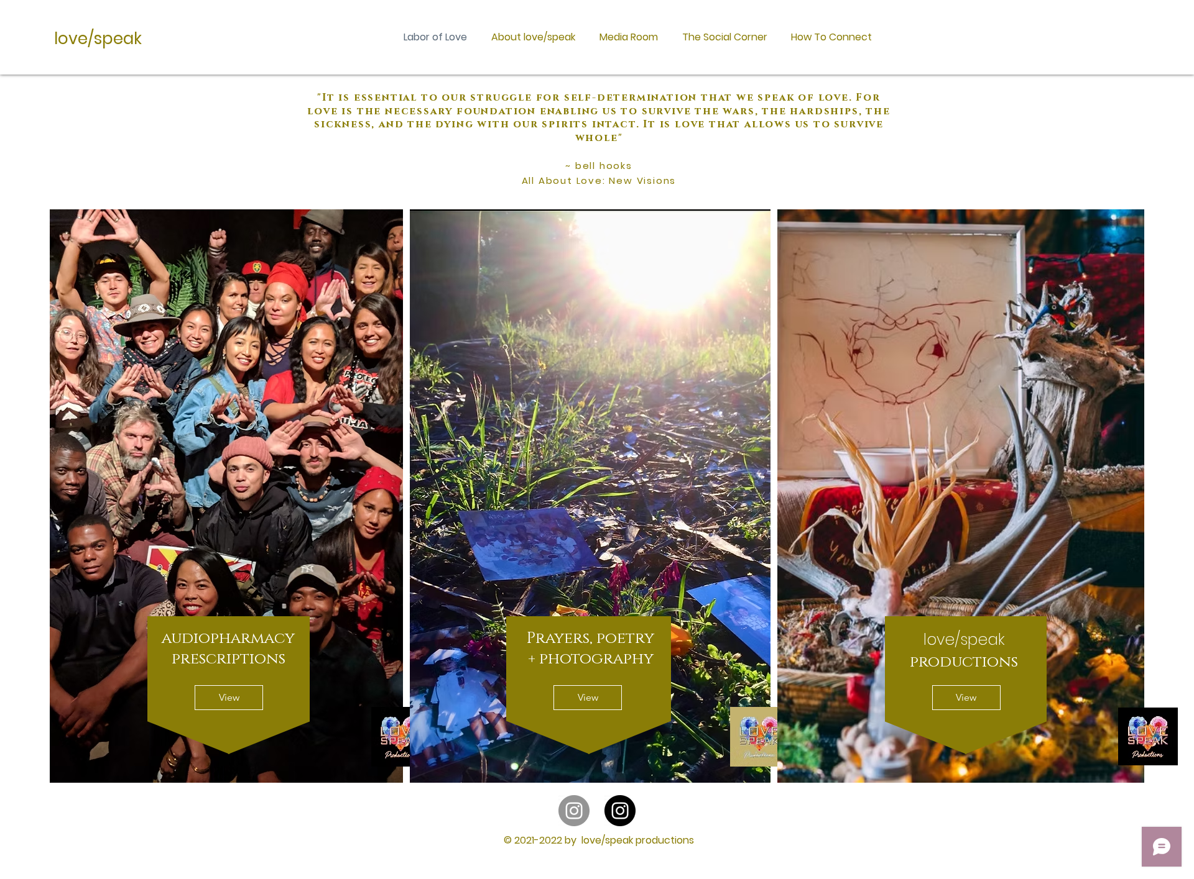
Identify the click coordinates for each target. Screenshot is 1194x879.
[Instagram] (574, 810)
